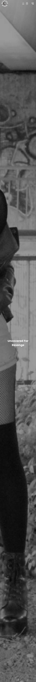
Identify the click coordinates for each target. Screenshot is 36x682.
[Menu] (32, 3)
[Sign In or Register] (23, 3)
